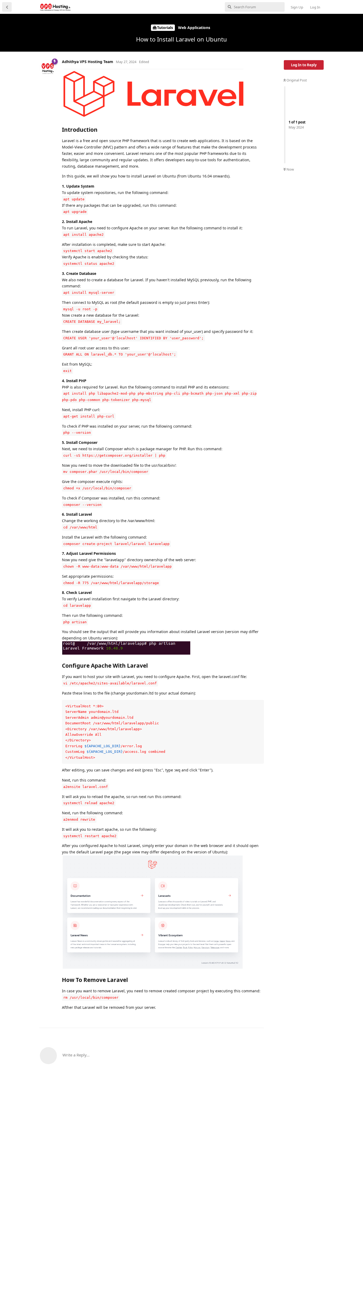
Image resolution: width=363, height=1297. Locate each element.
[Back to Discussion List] (7, 7)
